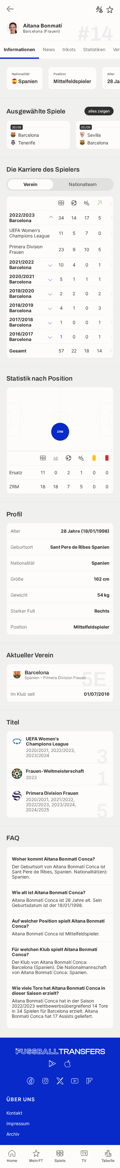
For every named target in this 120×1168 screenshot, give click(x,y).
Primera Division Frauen (26, 249)
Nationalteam (83, 184)
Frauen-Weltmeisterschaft (55, 771)
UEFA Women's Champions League (29, 233)
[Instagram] (45, 1081)
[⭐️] (110, 9)
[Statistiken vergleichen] (99, 9)
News (49, 49)
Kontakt (14, 1113)
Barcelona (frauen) (41, 31)
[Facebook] (31, 1081)
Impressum (17, 1123)
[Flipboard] (89, 1081)
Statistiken (94, 49)
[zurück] (10, 9)
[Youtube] (75, 1081)
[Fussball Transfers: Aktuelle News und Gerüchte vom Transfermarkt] (60, 1051)
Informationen (19, 49)
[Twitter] (60, 1081)
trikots (69, 49)
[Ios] (67, 1064)
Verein (30, 184)
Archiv (13, 1134)
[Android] (53, 1064)
